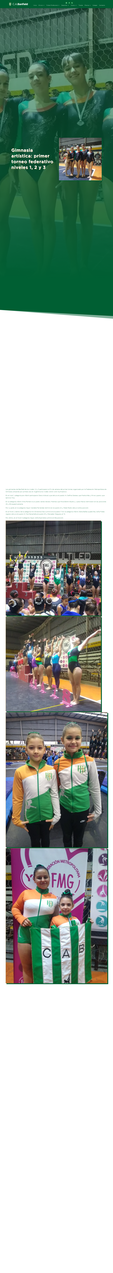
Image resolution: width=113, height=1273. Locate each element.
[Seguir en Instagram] (66, 3)
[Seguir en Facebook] (69, 3)
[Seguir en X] (72, 3)
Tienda (81, 5)
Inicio (35, 5)
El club (41, 5)
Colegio (95, 5)
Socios (73, 5)
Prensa (87, 5)
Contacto (102, 5)
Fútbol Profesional (52, 5)
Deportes (64, 5)
